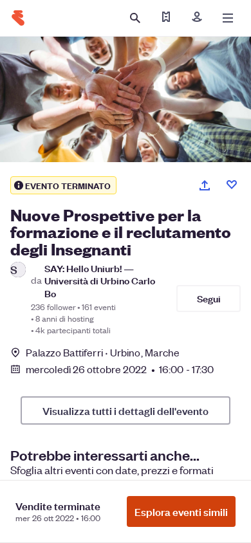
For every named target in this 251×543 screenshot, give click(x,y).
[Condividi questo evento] (205, 185)
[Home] (18, 18)
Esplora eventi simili (181, 511)
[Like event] (232, 185)
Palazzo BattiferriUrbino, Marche (103, 352)
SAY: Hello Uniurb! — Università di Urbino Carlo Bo (99, 280)
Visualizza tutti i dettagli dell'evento (125, 410)
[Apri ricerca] (135, 18)
